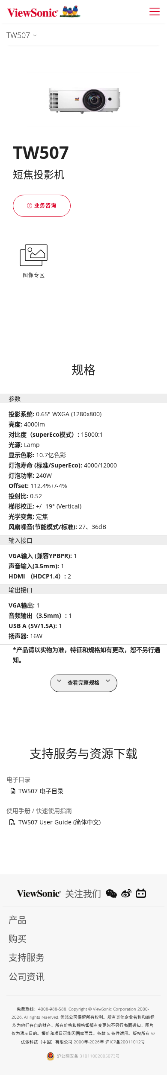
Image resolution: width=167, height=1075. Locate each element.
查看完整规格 (84, 682)
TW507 (18, 35)
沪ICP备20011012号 (125, 1042)
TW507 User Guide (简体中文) (59, 822)
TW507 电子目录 (40, 791)
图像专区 (34, 275)
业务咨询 (45, 205)
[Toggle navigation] (154, 11)
